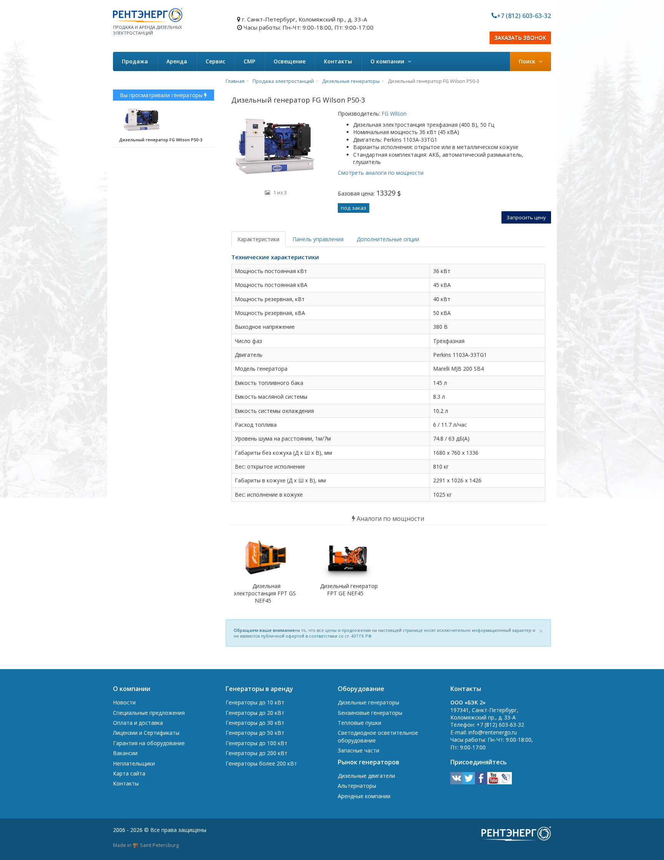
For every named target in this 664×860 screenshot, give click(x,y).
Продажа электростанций (283, 81)
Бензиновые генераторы (370, 712)
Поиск (528, 61)
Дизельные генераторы (351, 81)
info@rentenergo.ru (492, 732)
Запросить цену (526, 217)
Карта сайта (129, 773)
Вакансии (125, 753)
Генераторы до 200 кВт (256, 753)
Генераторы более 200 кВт (261, 763)
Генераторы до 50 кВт (255, 732)
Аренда (176, 61)
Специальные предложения (149, 712)
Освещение (289, 61)
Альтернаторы (357, 785)
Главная (235, 81)
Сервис (215, 61)
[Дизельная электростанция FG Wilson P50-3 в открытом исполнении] (276, 148)
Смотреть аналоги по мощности (380, 172)
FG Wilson (393, 113)
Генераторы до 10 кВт (255, 702)
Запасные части (358, 750)
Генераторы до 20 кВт (255, 712)
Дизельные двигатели (366, 775)
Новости (124, 702)
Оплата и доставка (138, 722)
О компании (388, 61)
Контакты (338, 61)
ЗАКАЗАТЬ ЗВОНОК (520, 37)
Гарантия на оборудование (149, 743)
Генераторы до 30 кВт (255, 722)
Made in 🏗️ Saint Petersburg (146, 845)
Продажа (135, 61)
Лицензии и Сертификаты (146, 732)
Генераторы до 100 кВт (256, 743)
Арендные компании (364, 796)
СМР (249, 61)
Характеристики (258, 239)
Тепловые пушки (359, 722)
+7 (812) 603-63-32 (524, 16)
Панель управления (318, 239)
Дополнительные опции (388, 239)
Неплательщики (134, 763)
